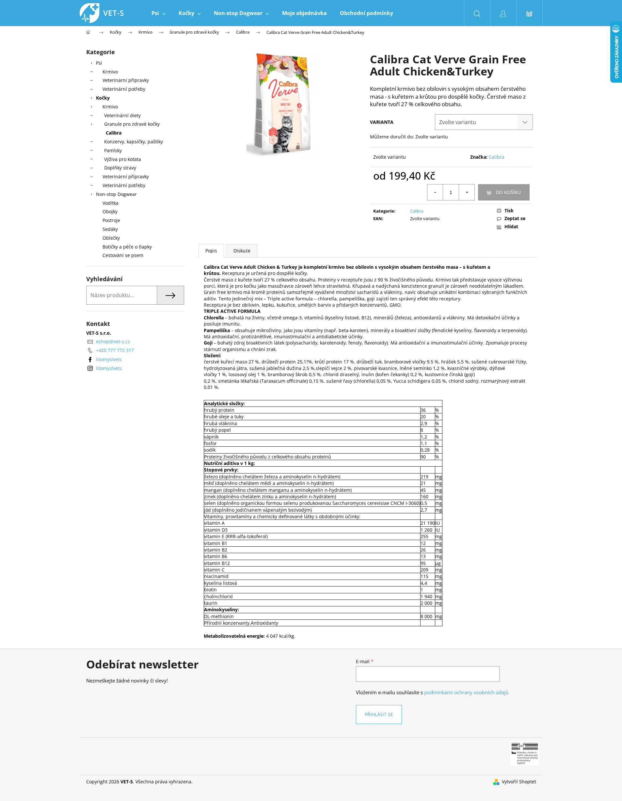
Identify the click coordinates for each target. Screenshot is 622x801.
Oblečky (111, 238)
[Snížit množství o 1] (435, 192)
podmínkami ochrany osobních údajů (466, 692)
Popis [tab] (211, 251)
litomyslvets (109, 359)
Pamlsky (113, 150)
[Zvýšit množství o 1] (466, 192)
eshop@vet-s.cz (113, 341)
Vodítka (111, 203)
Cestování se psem (123, 255)
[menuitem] (158, 13)
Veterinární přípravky (126, 80)
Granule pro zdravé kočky (132, 124)
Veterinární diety (122, 115)
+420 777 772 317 (115, 350)
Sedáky (110, 229)
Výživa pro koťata (122, 159)
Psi (99, 63)
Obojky (110, 211)
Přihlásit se (379, 714)
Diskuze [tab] (241, 251)
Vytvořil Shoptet (519, 781)
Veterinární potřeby (124, 89)
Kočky (103, 98)
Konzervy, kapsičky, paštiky (133, 141)
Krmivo (110, 72)
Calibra (113, 133)
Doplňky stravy (120, 168)
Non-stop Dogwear (116, 194)
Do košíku (508, 192)
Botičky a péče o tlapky (127, 247)
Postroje (111, 220)
